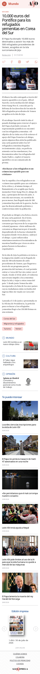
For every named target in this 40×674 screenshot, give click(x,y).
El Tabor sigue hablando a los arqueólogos (9, 362)
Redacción (6, 55)
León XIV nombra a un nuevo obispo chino (12, 343)
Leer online (20, 647)
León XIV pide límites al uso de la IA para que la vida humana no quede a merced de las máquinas (19, 562)
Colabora (20, 657)
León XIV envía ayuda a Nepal (15, 527)
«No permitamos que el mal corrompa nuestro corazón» (20, 494)
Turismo (7, 329)
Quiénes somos (20, 654)
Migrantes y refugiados (14, 323)
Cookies (20, 664)
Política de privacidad (20, 660)
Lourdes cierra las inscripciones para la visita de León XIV (19, 425)
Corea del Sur (9, 318)
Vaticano (5, 12)
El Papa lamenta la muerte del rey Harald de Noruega (17, 597)
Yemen (18, 329)
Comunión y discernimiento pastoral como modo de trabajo (12, 383)
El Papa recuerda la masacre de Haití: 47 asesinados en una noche (19, 460)
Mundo (13, 4)
